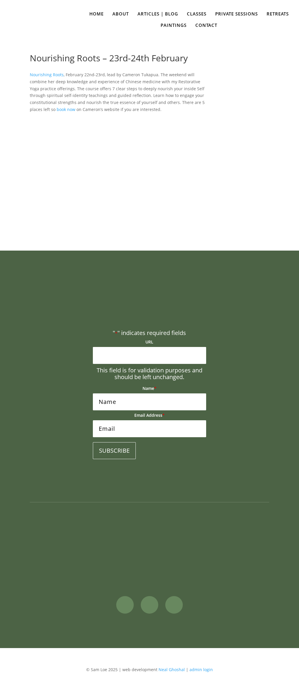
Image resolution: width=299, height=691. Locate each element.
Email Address (149, 415)
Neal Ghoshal (172, 669)
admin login (201, 669)
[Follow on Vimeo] (174, 605)
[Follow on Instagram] (149, 605)
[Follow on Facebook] (125, 605)
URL (149, 342)
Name (149, 388)
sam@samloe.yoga (233, 552)
